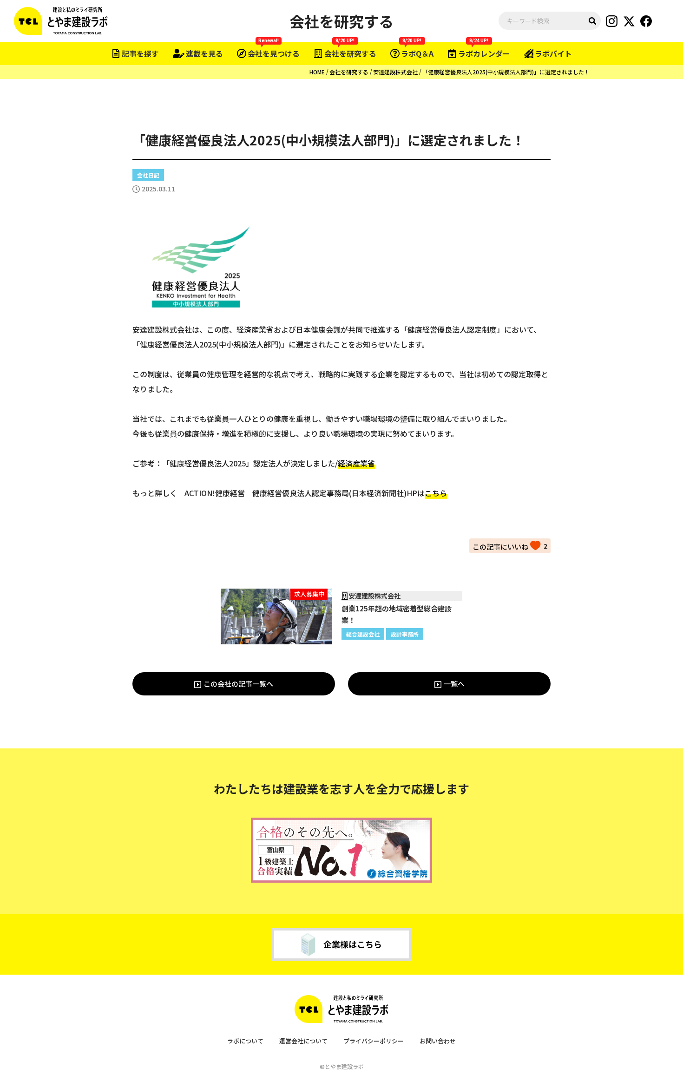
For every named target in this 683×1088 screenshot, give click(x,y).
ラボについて (245, 1040)
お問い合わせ (438, 1040)
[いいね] (506, 545)
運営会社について (303, 1040)
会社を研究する (348, 72)
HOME (317, 72)
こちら (436, 492)
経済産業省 (356, 463)
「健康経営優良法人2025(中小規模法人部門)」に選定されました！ (506, 72)
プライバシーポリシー (373, 1040)
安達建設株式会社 (395, 72)
